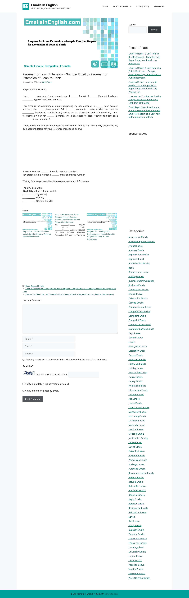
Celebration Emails (138, 298)
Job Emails (134, 399)
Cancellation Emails (138, 289)
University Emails (137, 551)
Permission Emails (137, 460)
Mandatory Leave (137, 412)
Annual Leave (135, 246)
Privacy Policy (142, 6)
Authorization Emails (139, 263)
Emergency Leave (137, 346)
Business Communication (141, 281)
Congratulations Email (139, 324)
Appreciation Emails (138, 254)
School (131, 517)
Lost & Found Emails (138, 407)
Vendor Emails (135, 569)
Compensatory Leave (139, 311)
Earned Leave (135, 337)
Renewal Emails (136, 495)
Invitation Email (136, 394)
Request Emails (37, 286)
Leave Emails (135, 403)
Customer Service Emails (141, 329)
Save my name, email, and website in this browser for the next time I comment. (66, 359)
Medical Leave (135, 429)
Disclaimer (159, 6)
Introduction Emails (138, 390)
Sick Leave (134, 521)
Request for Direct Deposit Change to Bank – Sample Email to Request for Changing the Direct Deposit (69, 294)
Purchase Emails (136, 468)
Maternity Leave (136, 425)
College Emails (135, 302)
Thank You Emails (137, 538)
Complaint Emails (137, 316)
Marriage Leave (136, 420)
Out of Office (135, 447)
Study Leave (134, 525)
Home (105, 6)
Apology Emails (136, 250)
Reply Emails (134, 499)
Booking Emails (136, 276)
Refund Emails (135, 482)
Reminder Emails (137, 490)
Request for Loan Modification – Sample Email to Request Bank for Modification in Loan (36, 234)
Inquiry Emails (135, 377)
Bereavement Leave (138, 272)
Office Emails (135, 442)
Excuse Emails (135, 355)
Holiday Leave (135, 368)
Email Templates (120, 6)
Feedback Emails (137, 359)
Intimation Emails (137, 385)
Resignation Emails (138, 508)
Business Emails (136, 285)
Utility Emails (135, 560)
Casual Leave (135, 294)
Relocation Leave (137, 486)
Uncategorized (136, 547)
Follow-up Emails (137, 364)
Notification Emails (138, 438)
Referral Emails (136, 477)
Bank (27, 286)
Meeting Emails (136, 434)
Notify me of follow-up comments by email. (47, 384)
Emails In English (44, 5)
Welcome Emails (136, 573)
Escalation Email (136, 350)
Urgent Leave (135, 556)
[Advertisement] (70, 152)
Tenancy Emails (136, 534)
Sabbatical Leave (137, 512)
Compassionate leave (139, 307)
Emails (131, 342)
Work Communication (139, 578)
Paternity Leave (136, 451)
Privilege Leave (136, 464)
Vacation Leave (136, 565)
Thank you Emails (137, 543)
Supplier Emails (136, 530)
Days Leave (134, 333)
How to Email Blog (137, 372)
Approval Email (136, 259)
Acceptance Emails (138, 237)
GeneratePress (111, 594)
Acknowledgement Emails (141, 241)
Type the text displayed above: (51, 374)
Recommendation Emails (141, 473)
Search (132, 24)
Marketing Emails (137, 416)
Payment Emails (136, 455)
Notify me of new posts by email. (42, 390)
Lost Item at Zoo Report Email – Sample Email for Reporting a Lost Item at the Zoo (144, 99)
